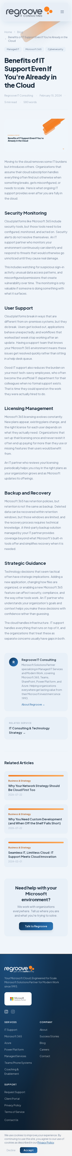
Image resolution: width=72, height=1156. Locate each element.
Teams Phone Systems (18, 1062)
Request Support (14, 1092)
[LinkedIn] (6, 1011)
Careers (44, 1049)
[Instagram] (13, 1011)
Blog (20, 32)
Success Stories (49, 1036)
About (43, 1029)
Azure (7, 1042)
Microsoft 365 (13, 1036)
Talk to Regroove (36, 926)
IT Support (10, 1029)
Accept (29, 1150)
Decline (11, 1150)
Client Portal (12, 1098)
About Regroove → (33, 704)
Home (8, 32)
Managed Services (15, 1056)
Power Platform (14, 1049)
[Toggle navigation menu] (62, 11)
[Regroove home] (29, 12)
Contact (45, 1056)
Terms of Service (14, 1111)
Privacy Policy (12, 1105)
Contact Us (11, 1120)
